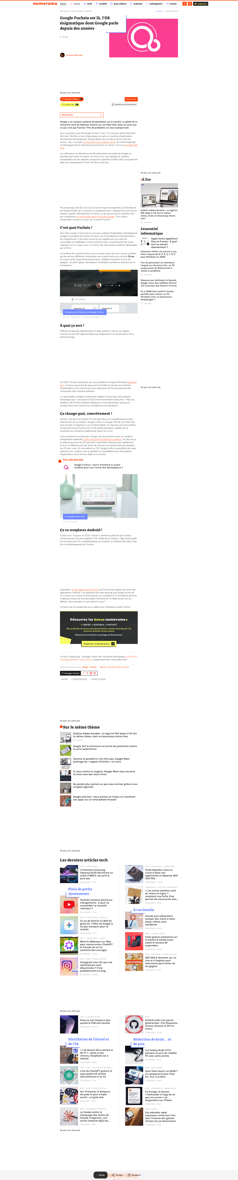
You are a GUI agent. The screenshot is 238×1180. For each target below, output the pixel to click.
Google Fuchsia (99, 679)
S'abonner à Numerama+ (96, 643)
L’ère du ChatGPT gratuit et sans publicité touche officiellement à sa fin (96, 1074)
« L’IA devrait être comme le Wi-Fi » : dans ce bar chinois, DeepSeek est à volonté (96, 1054)
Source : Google (70, 521)
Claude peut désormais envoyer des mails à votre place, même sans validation (160, 920)
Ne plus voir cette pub (70, 92)
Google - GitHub (89, 667)
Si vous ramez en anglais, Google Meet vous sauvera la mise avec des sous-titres (104, 773)
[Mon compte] (184, 4)
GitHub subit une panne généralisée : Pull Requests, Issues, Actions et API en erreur (161, 1024)
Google (65, 679)
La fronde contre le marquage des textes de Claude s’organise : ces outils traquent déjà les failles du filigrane (94, 1116)
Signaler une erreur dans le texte (114, 667)
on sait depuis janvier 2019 (85, 589)
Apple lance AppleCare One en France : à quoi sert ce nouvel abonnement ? (164, 243)
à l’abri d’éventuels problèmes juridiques (102, 439)
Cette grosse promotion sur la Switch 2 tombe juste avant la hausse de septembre (161, 941)
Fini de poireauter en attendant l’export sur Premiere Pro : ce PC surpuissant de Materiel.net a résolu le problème (158, 266)
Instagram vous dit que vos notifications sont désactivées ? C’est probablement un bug (96, 966)
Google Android (80, 679)
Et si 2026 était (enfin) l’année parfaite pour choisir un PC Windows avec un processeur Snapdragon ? (157, 295)
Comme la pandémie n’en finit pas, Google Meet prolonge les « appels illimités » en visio (101, 760)
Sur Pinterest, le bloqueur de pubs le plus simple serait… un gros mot (95, 1094)
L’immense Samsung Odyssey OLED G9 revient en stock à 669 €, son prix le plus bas (96, 874)
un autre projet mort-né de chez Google (95, 216)
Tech (160, 11)
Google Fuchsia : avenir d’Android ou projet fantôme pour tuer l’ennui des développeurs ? (98, 466)
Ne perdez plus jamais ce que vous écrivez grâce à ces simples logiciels (105, 785)
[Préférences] (190, 4)
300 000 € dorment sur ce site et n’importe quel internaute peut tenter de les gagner (160, 962)
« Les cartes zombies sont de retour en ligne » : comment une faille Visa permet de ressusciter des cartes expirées (160, 895)
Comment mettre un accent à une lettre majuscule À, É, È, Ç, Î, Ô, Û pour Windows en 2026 (159, 254)
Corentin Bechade (74, 55)
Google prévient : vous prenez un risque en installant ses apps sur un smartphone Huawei (104, 798)
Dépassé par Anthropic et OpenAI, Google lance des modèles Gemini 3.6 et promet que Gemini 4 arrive (159, 283)
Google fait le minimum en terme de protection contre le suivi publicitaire (105, 747)
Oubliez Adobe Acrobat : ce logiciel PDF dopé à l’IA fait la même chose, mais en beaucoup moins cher (105, 735)
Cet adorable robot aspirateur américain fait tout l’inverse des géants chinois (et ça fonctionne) (160, 1116)
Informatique (172, 11)
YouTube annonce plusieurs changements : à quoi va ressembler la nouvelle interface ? (96, 904)
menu (63, 3)
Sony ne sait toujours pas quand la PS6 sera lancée (95, 1021)
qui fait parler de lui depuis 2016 (99, 142)
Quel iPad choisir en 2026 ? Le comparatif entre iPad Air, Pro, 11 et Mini (161, 1074)
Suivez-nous (131, 99)
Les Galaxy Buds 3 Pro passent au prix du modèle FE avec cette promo (161, 1053)
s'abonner (202, 4)
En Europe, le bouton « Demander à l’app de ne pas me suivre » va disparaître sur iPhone (160, 1096)
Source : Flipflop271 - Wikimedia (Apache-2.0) (83, 317)
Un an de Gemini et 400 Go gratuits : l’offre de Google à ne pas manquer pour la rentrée (96, 925)
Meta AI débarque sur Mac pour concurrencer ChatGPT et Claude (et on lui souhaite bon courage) (96, 946)
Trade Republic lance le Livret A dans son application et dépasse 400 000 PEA (161, 874)
